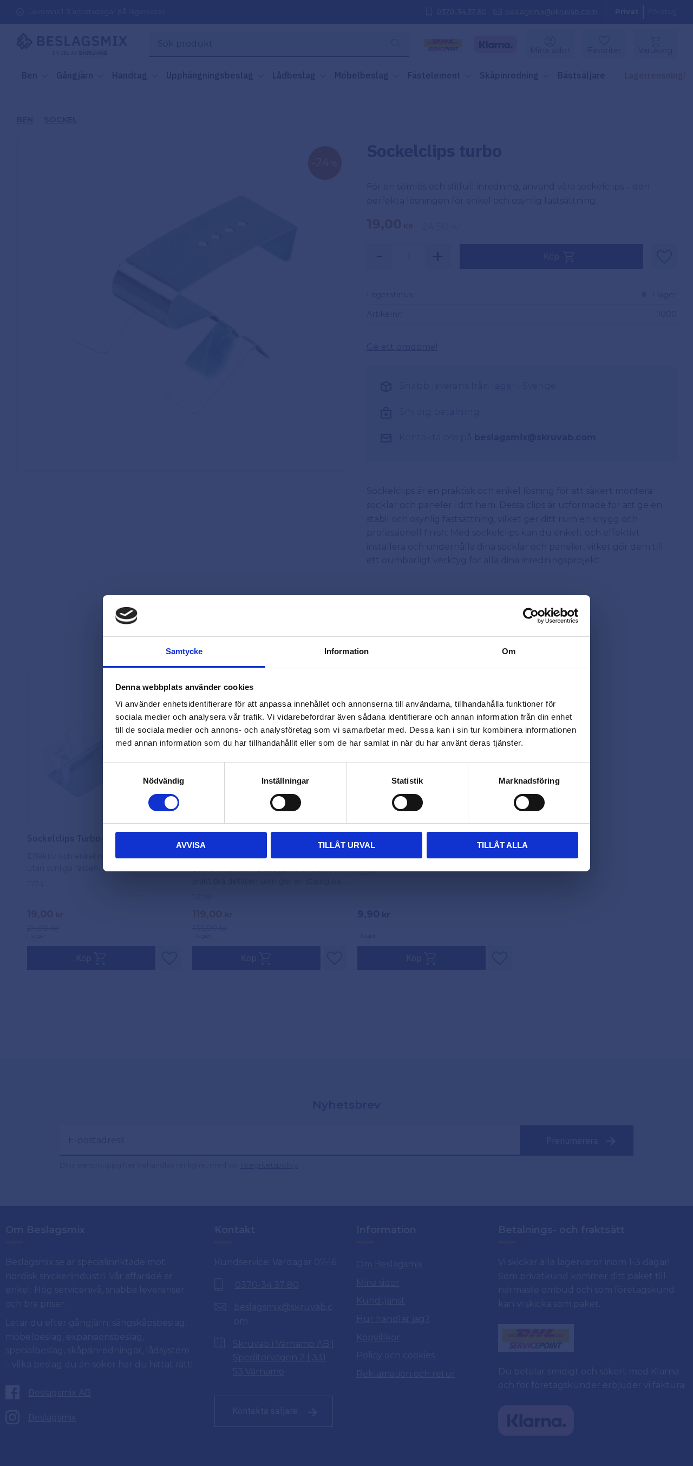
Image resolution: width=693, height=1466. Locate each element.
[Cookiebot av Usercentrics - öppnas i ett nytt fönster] (530, 616)
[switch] (285, 802)
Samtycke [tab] (184, 651)
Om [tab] (508, 651)
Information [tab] (346, 651)
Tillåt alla (502, 845)
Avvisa (191, 845)
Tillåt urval (346, 845)
